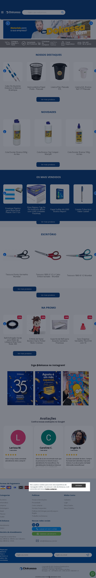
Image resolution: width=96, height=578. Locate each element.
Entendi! (79, 485)
